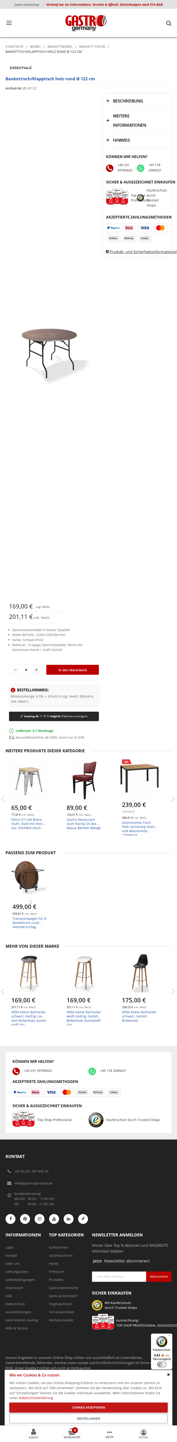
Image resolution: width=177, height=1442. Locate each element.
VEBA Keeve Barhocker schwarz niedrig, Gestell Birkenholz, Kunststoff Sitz (29, 1018)
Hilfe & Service (17, 1328)
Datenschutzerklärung (36, 1398)
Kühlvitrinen (58, 1247)
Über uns (13, 1263)
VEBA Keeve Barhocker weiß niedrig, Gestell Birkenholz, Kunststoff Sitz (84, 1018)
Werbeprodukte (61, 1320)
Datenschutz (15, 1304)
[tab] (137, 100)
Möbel (35, 46)
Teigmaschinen (60, 1304)
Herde (53, 1263)
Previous (2, 798)
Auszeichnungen (18, 1312)
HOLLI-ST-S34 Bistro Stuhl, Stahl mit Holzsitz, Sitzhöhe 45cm (27, 823)
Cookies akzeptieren (88, 1407)
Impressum (14, 1288)
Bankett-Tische (92, 46)
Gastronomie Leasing (22, 1320)
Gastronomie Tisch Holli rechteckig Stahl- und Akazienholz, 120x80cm (139, 828)
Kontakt (11, 1255)
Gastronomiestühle (63, 1288)
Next (173, 798)
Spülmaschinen (61, 1255)
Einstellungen (88, 1418)
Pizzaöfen (56, 1279)
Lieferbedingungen (20, 1279)
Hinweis (121, 140)
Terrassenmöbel (61, 1312)
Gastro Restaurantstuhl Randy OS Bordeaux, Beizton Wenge (84, 823)
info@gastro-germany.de (33, 1183)
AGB (9, 1296)
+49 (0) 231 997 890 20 (31, 1171)
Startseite (15, 46)
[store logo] (86, 23)
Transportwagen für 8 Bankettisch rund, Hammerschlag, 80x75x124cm (29, 924)
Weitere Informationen (129, 120)
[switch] (161, 1364)
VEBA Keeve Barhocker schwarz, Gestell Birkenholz (139, 1016)
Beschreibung (128, 101)
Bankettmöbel (60, 46)
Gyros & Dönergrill (63, 1296)
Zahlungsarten (17, 1271)
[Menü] (169, 1336)
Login (10, 1247)
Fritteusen (57, 1271)
